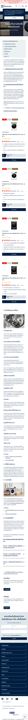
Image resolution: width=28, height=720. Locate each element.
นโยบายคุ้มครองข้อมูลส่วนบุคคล (18, 706)
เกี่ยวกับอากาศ (4, 663)
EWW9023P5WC (5, 132)
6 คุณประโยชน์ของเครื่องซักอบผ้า (17, 108)
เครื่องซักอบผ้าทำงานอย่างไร (9, 44)
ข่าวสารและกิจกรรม (4, 678)
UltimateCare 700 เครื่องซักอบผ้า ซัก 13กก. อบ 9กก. (13, 279)
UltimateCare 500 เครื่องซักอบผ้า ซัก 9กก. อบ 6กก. (13, 135)
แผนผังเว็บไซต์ (11, 708)
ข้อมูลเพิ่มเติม (6, 607)
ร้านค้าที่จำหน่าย (4, 689)
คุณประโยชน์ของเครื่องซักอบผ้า (10, 46)
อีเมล (3, 630)
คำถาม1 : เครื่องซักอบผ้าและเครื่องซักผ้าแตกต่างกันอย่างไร (12, 547)
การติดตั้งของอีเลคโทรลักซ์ (16, 503)
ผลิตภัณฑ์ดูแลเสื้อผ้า (5, 660)
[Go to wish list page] (19, 6)
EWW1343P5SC (5, 231)
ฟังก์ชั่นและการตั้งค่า (8, 49)
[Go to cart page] (23, 6)
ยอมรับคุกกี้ (14, 18)
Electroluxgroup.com (7, 702)
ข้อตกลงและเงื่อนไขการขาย (7, 706)
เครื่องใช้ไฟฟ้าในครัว (5, 645)
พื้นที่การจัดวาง (7, 51)
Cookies (13, 10)
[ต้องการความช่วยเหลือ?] (25, 717)
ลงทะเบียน (14, 638)
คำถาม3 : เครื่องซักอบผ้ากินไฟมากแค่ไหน (12, 563)
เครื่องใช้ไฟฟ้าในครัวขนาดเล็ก (6, 653)
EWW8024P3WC (5, 181)
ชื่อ (2, 625)
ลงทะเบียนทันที (6, 589)
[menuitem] (6, 6)
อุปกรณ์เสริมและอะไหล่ (5, 667)
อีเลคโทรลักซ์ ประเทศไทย (5, 686)
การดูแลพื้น (3, 649)
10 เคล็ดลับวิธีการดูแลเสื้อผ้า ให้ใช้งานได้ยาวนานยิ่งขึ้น (13, 572)
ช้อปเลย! (1, 1)
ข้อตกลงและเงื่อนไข (15, 635)
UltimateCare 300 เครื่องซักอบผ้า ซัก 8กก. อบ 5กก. (13, 184)
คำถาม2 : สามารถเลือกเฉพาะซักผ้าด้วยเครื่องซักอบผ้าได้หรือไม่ (12, 555)
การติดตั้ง (6, 54)
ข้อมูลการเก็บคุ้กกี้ (5, 708)
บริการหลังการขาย (4, 671)
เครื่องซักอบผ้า (6, 102)
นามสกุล (15, 625)
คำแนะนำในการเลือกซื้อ (5, 693)
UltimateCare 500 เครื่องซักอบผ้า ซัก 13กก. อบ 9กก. (13, 234)
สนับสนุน (2, 675)
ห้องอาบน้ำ (3, 656)
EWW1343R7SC (5, 275)
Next (26, 13)
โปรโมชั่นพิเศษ (3, 682)
